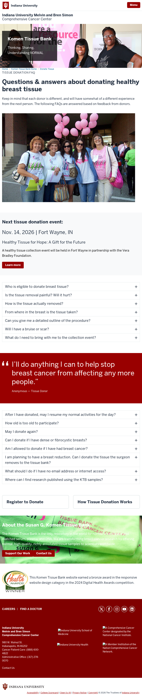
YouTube (124, 609)
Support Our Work (17, 553)
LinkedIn (132, 609)
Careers (8, 609)
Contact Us (44, 553)
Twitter (101, 609)
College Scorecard (49, 692)
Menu (133, 5)
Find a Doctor (31, 609)
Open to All (65, 692)
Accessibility (33, 692)
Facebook (109, 609)
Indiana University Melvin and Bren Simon (37, 17)
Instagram (117, 609)
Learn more (13, 265)
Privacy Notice (80, 692)
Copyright (93, 692)
